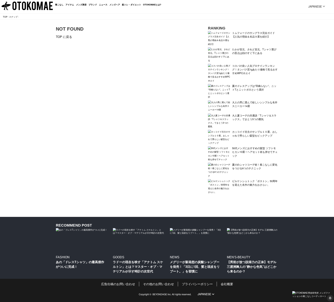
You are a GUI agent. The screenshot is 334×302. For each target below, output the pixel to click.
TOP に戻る (64, 36)
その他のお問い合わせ (158, 284)
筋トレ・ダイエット (131, 4)
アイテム (70, 4)
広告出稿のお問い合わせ (118, 284)
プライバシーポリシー (197, 284)
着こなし (59, 4)
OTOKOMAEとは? (152, 4)
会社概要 (227, 284)
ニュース (103, 4)
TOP (5, 16)
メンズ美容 (81, 4)
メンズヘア (114, 4)
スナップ (13, 16)
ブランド (93, 4)
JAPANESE (315, 6)
